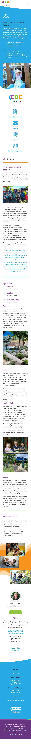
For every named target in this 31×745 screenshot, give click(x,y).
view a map (15, 612)
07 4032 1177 (15, 673)
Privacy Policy (11, 730)
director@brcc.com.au (15, 641)
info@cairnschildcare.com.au (15, 700)
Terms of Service (22, 730)
